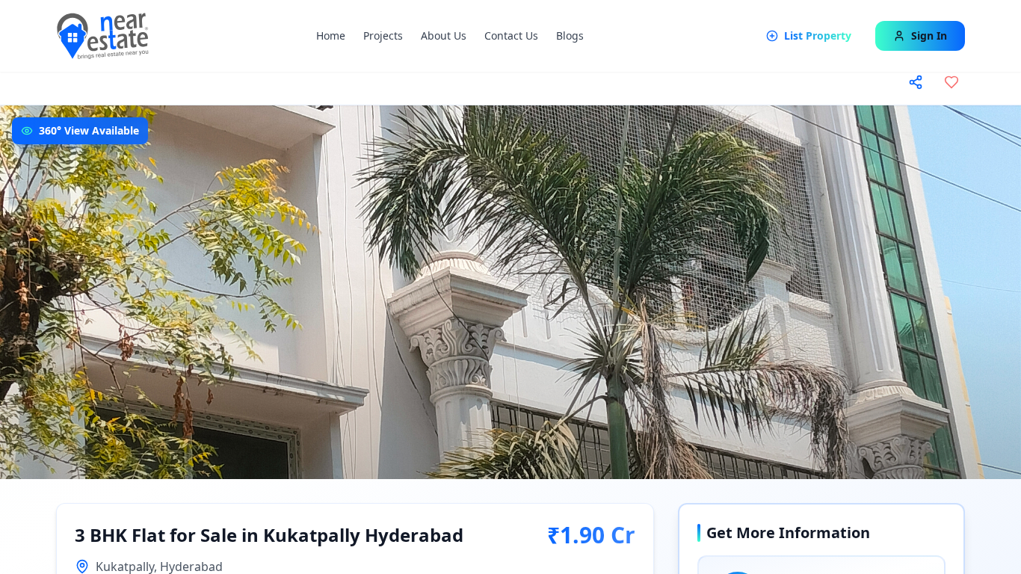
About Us (443, 35)
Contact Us (511, 35)
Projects (383, 35)
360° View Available (89, 130)
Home (330, 35)
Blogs (570, 35)
